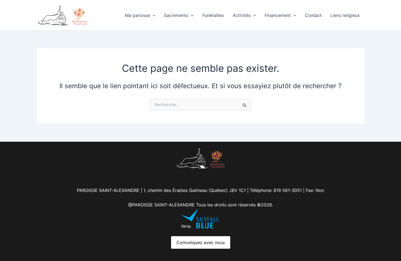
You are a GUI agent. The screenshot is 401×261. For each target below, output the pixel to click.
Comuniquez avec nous (200, 242)
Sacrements (176, 15)
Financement (278, 15)
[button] (152, 15)
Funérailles (213, 15)
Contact (313, 15)
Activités (242, 15)
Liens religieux (345, 15)
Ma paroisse (137, 15)
